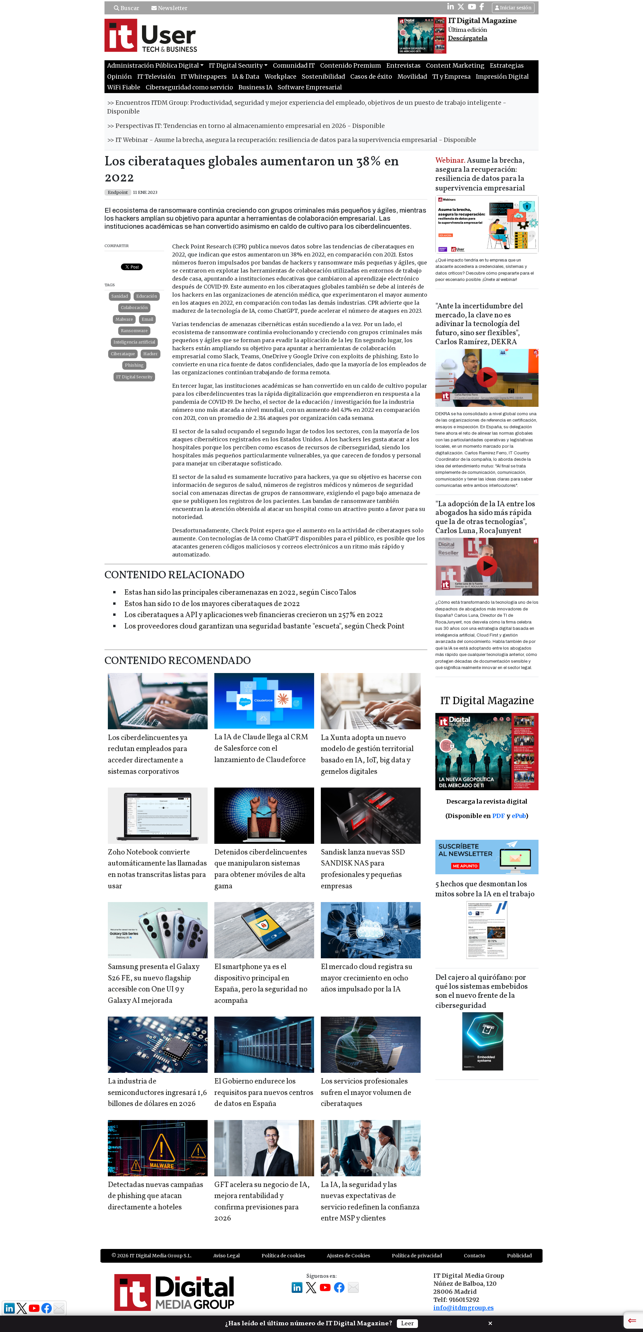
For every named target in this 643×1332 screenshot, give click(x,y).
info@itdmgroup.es (463, 1308)
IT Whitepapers (204, 76)
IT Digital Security (134, 376)
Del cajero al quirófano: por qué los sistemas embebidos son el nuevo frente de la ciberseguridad (481, 992)
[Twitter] (461, 6)
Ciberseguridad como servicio (189, 87)
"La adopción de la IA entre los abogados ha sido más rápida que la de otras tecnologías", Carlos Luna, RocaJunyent (485, 518)
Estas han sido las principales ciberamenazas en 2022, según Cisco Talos (240, 593)
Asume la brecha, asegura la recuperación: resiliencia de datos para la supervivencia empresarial (480, 175)
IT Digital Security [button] (236, 65)
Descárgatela (467, 38)
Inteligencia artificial (134, 342)
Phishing (134, 365)
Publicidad (519, 1256)
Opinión (119, 76)
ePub (518, 816)
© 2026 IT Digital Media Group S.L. (152, 1256)
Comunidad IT (294, 65)
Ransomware (134, 330)
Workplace (280, 76)
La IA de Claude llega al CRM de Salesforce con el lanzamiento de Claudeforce (261, 748)
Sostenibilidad (323, 76)
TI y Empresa (451, 76)
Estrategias (507, 65)
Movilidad (412, 76)
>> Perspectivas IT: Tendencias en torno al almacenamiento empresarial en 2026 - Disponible (246, 126)
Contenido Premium (350, 65)
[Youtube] (472, 6)
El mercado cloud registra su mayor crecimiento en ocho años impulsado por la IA (367, 978)
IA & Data (245, 76)
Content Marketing (455, 65)
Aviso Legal (226, 1256)
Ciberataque (123, 353)
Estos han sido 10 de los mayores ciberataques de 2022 (212, 604)
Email (147, 319)
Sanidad (120, 296)
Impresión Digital (502, 76)
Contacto (474, 1256)
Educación (146, 296)
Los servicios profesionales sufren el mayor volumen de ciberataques (366, 1093)
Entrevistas (403, 65)
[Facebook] (482, 6)
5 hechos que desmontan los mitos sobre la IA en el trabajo (484, 889)
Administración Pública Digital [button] (153, 65)
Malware (124, 319)
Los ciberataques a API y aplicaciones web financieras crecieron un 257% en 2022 (253, 615)
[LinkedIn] (450, 6)
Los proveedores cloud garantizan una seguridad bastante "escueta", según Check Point (264, 626)
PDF (498, 816)
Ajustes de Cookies (348, 1256)
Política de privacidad (417, 1256)
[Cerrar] (490, 1322)
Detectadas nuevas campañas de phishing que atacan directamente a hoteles (155, 1196)
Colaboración (134, 307)
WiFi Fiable (123, 87)
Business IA (255, 87)
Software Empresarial (310, 87)
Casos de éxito (371, 76)
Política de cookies (283, 1256)
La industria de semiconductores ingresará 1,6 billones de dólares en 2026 (157, 1093)
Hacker (150, 353)
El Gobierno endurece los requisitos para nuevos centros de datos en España (263, 1093)
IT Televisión (156, 76)
